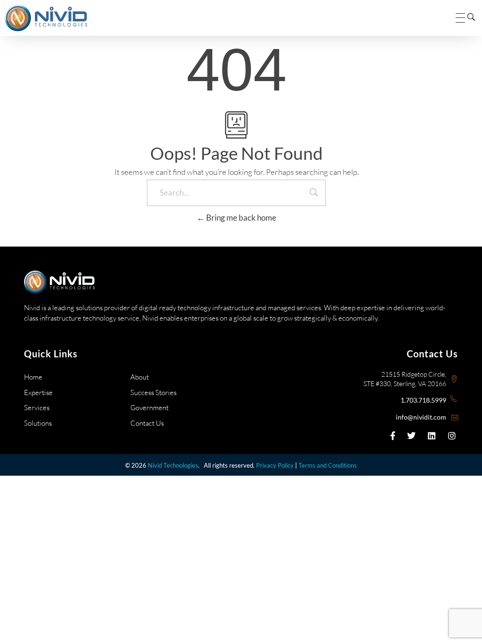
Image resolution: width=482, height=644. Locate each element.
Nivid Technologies (173, 465)
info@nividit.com (421, 417)
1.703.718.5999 (423, 400)
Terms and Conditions (327, 465)
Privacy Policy (275, 465)
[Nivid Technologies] (46, 18)
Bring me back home (240, 218)
